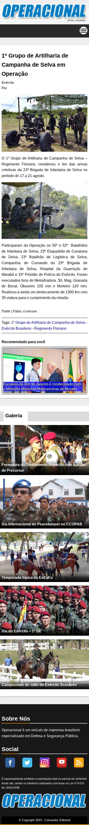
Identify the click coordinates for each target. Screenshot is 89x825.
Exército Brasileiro (16, 328)
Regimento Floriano (50, 328)
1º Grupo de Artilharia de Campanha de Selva (48, 322)
